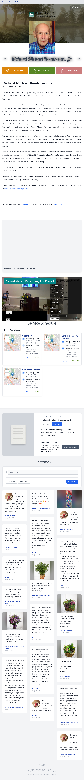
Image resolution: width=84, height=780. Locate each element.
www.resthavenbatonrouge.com (16, 188)
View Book (45, 424)
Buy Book (57, 424)
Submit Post (72, 481)
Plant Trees (36, 357)
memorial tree (27, 204)
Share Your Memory (70, 447)
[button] (12, 340)
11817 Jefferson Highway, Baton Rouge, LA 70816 (32, 351)
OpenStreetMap (44, 774)
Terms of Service (47, 771)
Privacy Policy (36, 771)
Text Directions (27, 357)
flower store (58, 204)
